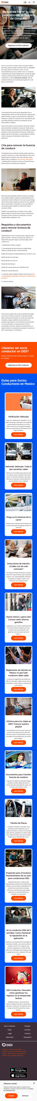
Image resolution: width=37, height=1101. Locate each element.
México (14, 1053)
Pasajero (27, 1026)
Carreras (27, 1033)
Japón (9, 1053)
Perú (9, 1055)
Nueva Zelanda (21, 1053)
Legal (10, 1033)
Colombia (4, 1051)
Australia (11, 1049)
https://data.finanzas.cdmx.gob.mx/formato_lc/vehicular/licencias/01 (18, 276)
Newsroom (9, 1037)
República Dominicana (17, 1055)
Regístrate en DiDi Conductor (18, 45)
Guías (10, 1030)
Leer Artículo (18, 434)
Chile (19, 1049)
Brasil (15, 1049)
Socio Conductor (9, 1026)
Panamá (4, 1055)
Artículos (27, 1030)
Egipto (4, 1053)
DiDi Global (18, 1051)
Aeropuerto (27, 1037)
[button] (18, 45)
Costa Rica (11, 1051)
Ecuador (24, 1051)
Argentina (4, 1049)
